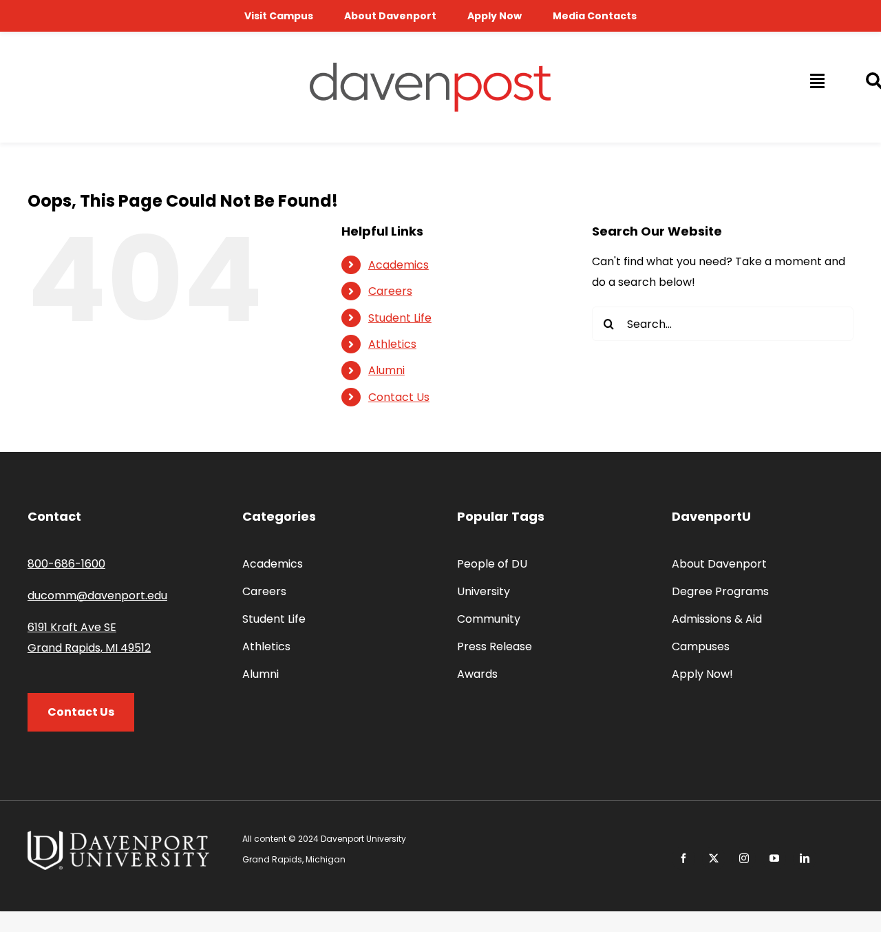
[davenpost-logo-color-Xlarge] (430, 68)
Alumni (386, 370)
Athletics (392, 344)
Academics (398, 265)
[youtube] (774, 858)
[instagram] (744, 858)
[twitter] (713, 858)
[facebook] (683, 858)
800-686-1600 (66, 564)
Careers (390, 291)
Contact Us (398, 397)
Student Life (400, 318)
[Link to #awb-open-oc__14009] (816, 80)
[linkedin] (804, 858)
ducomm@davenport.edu (97, 595)
